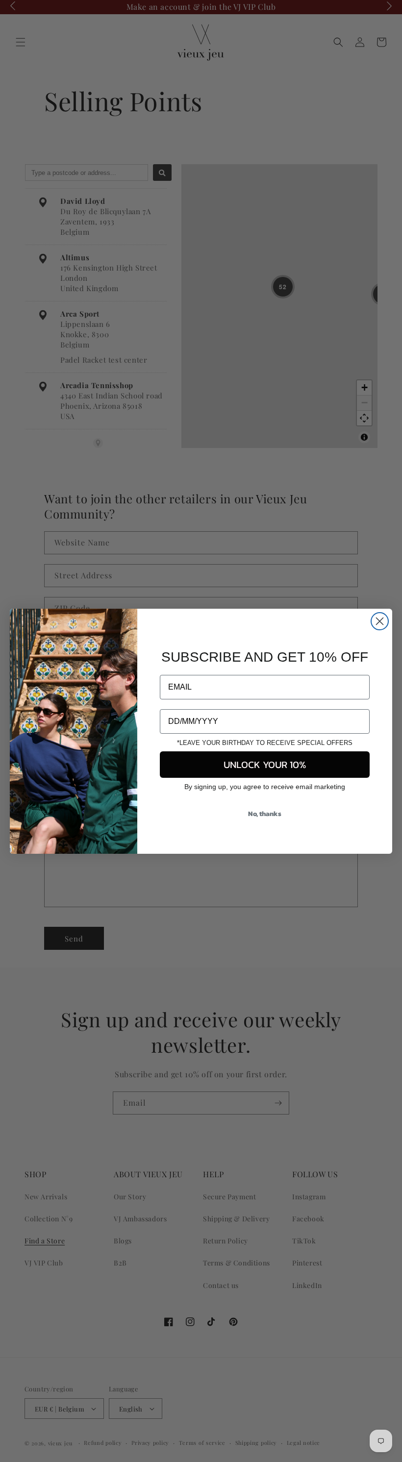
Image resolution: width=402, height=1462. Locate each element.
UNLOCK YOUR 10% (265, 764)
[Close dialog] (379, 621)
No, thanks (264, 814)
